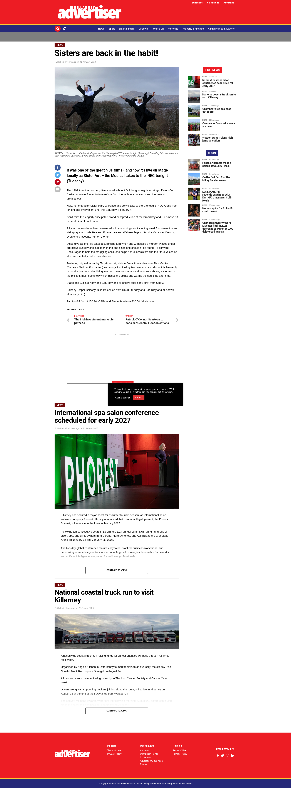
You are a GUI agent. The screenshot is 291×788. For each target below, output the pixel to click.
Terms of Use (114, 750)
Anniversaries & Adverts (221, 28)
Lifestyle (143, 28)
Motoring (173, 28)
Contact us (145, 757)
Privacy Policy (114, 754)
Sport (112, 28)
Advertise (229, 2)
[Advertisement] (181, 12)
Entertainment (126, 28)
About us (144, 750)
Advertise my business (151, 761)
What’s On (158, 28)
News (101, 28)
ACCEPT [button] (139, 397)
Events (143, 764)
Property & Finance (193, 28)
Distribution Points (149, 754)
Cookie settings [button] (122, 397)
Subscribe (197, 2)
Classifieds (213, 2)
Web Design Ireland (171, 783)
